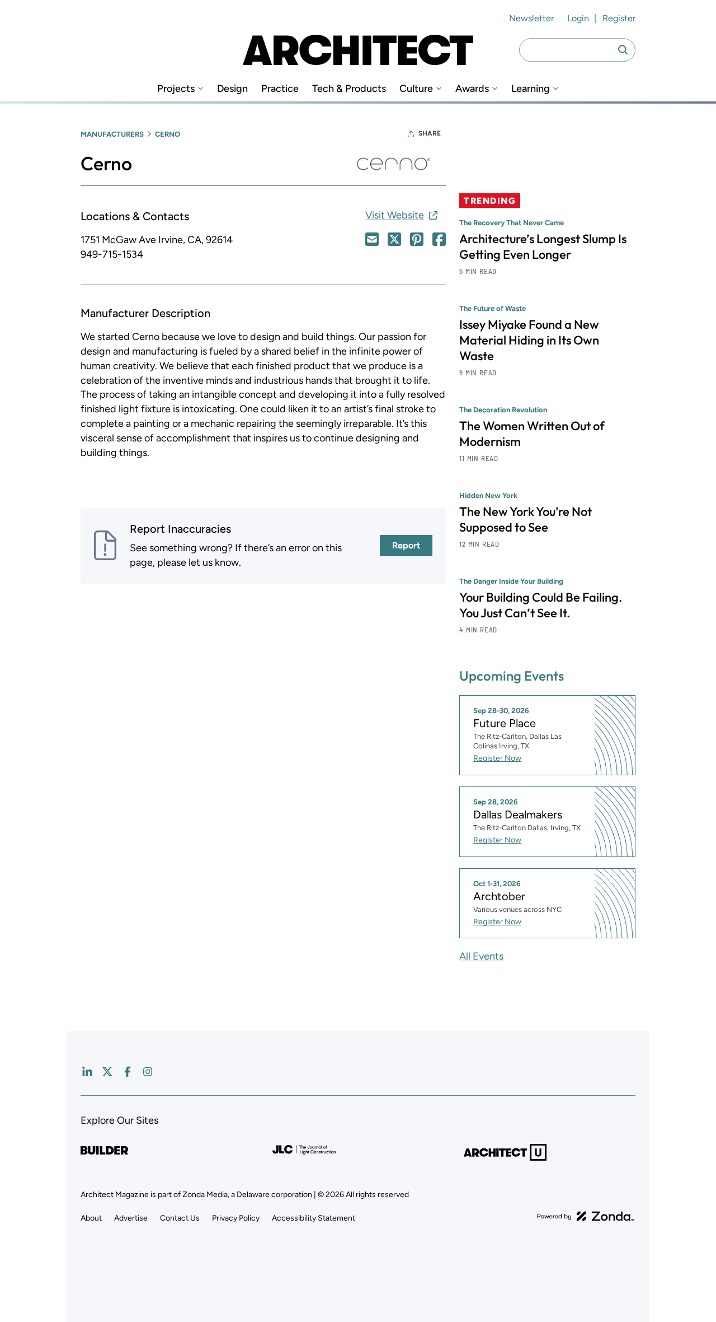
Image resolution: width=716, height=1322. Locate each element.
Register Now (497, 758)
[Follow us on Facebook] (127, 1071)
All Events (481, 956)
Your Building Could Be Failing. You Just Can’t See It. (540, 605)
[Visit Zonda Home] (585, 1216)
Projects (176, 89)
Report (406, 545)
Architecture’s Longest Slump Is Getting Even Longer (542, 246)
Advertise (131, 1218)
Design (232, 89)
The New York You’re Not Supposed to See (525, 519)
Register (618, 18)
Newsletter (531, 18)
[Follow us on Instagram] (147, 1071)
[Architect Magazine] (358, 50)
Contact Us (180, 1218)
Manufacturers (112, 134)
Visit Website (394, 215)
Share (429, 133)
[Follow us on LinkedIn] (87, 1071)
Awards (472, 89)
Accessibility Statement (313, 1218)
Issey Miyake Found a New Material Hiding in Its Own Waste (529, 340)
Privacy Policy (236, 1218)
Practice (280, 89)
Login (578, 18)
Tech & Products (349, 89)
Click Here (372, 239)
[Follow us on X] (107, 1071)
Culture (416, 89)
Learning (530, 89)
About (91, 1218)
